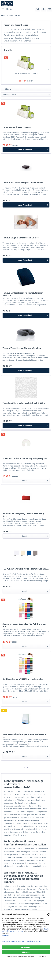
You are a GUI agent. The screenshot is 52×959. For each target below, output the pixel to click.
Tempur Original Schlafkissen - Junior (20, 238)
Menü (9, 9)
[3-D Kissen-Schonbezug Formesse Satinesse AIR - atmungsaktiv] (26, 718)
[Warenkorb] (49, 9)
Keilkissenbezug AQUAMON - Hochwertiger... (24, 679)
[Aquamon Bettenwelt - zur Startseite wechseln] (7, 3)
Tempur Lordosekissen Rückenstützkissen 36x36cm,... (23, 294)
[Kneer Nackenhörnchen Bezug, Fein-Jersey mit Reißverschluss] (26, 443)
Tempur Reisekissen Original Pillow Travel (23, 182)
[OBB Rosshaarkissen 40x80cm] (26, 62)
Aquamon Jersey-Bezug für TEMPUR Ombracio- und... (25, 625)
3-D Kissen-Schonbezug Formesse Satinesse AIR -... (25, 735)
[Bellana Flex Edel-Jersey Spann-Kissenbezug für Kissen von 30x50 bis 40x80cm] (26, 498)
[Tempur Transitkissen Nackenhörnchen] (26, 332)
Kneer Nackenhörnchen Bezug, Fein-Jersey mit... (26, 458)
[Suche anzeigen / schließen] (37, 9)
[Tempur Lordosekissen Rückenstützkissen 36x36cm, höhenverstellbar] (26, 277)
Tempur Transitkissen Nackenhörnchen (22, 348)
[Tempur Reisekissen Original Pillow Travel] (26, 167)
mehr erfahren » (25, 41)
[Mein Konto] (43, 9)
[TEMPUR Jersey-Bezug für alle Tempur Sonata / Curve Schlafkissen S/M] (26, 553)
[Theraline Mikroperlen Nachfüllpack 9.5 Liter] (26, 387)
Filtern (8, 89)
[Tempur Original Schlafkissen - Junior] (26, 222)
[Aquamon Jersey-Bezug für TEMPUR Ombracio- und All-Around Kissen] (26, 608)
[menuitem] (6, 9)
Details (24, 481)
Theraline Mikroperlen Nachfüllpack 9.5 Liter (24, 403)
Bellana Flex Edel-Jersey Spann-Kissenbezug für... (23, 514)
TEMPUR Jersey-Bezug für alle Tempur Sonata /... (26, 569)
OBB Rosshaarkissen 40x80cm (26, 73)
